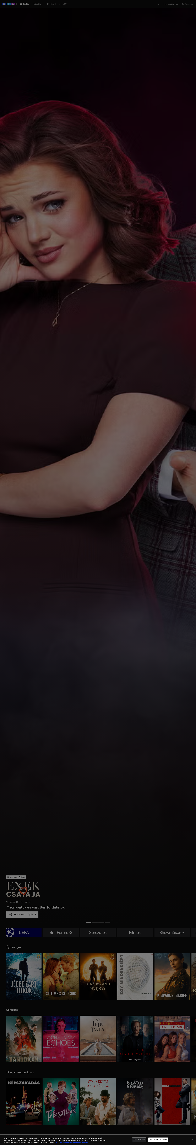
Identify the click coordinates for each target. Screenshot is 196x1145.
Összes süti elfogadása (158, 1139)
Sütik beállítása (139, 1139)
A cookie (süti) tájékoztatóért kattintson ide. (72, 1142)
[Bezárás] (192, 1139)
